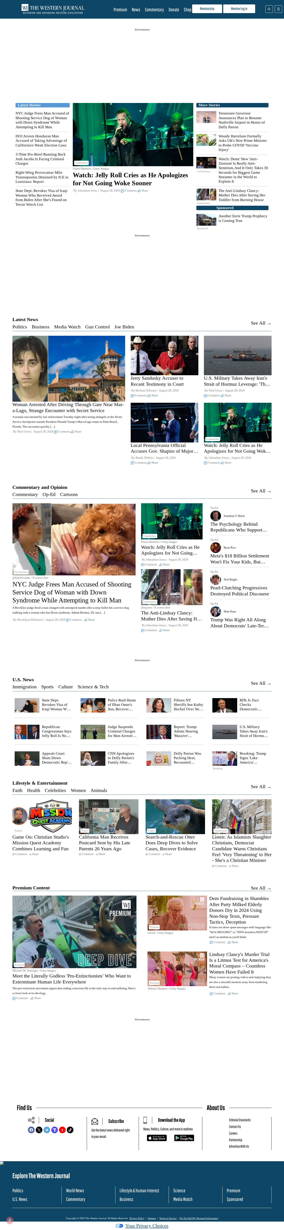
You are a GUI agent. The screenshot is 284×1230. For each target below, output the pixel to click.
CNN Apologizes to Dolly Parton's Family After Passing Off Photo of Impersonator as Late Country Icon (122, 764)
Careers (233, 1133)
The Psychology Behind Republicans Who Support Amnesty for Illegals (236, 530)
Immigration (24, 686)
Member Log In (239, 8)
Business (40, 327)
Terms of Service (168, 1218)
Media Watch (67, 327)
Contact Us (235, 1126)
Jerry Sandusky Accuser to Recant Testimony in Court (157, 381)
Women (78, 790)
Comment (131, 190)
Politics (19, 327)
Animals (99, 790)
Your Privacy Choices (146, 1225)
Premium (120, 9)
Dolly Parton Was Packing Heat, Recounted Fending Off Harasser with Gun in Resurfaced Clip (188, 764)
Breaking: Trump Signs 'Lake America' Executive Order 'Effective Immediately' (253, 764)
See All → (261, 323)
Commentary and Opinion (39, 487)
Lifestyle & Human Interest (139, 1190)
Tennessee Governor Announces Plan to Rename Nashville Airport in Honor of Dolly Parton (242, 120)
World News (75, 1190)
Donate (174, 9)
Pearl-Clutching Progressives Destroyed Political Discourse (239, 590)
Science (179, 1190)
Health (33, 790)
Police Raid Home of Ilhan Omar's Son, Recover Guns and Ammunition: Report (122, 711)
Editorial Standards (240, 1120)
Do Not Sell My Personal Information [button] (199, 1218)
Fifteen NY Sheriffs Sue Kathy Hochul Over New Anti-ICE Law (188, 707)
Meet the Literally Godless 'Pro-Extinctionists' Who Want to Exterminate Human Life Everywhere (71, 978)
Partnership (235, 1140)
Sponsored (235, 1199)
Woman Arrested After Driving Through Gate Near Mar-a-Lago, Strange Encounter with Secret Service (68, 407)
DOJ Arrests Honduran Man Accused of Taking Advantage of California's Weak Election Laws (41, 140)
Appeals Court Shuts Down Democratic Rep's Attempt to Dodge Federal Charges (56, 762)
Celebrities (55, 790)
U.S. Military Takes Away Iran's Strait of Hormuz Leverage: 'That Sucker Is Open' (236, 384)
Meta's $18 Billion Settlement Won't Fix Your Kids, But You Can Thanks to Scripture (239, 561)
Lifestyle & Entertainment (39, 783)
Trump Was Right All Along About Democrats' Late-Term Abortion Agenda (239, 625)
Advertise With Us (239, 1146)
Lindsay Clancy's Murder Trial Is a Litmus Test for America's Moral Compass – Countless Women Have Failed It (239, 963)
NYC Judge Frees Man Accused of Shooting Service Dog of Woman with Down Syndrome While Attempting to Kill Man (42, 120)
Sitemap (152, 1218)
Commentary (154, 9)
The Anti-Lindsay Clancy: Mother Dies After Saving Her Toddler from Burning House (242, 195)
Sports (47, 686)
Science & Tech (93, 686)
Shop (187, 9)
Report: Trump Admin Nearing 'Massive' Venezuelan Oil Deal (186, 736)
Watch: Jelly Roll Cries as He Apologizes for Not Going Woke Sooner (236, 451)
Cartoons (69, 494)
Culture (65, 686)
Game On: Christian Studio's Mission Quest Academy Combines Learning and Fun (40, 842)
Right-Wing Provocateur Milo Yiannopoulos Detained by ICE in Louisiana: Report (42, 177)
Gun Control (97, 327)
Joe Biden (124, 327)
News (136, 9)
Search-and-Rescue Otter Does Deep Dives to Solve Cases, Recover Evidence (172, 842)
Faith (17, 790)
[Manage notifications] (9, 1220)
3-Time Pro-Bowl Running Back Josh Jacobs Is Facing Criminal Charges (41, 159)
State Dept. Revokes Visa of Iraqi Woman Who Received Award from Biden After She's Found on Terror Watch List (41, 197)
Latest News (25, 319)
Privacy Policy (137, 1218)
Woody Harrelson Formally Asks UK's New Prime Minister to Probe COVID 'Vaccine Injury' (243, 143)
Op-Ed (49, 494)
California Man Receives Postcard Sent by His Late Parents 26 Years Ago (104, 842)
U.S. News (23, 679)
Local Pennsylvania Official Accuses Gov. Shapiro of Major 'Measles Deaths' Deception (162, 451)
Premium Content (31, 887)
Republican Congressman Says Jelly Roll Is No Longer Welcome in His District (56, 736)
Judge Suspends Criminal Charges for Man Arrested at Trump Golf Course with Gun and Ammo (121, 738)
